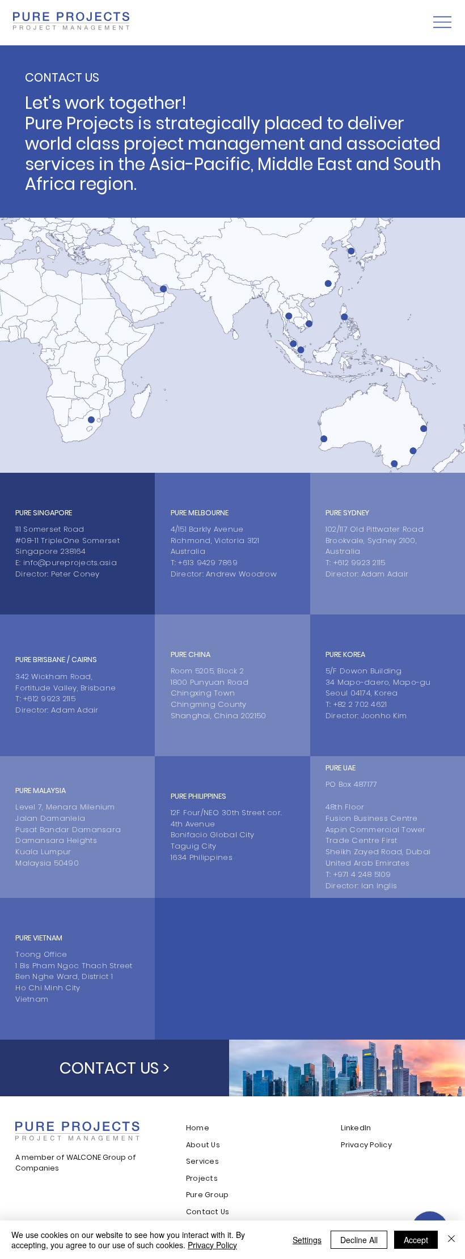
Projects (202, 1178)
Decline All (359, 1239)
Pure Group (207, 1194)
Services (202, 1161)
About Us (203, 1145)
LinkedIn (356, 1128)
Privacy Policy (366, 1145)
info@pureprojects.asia (70, 562)
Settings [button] (307, 1239)
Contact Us (208, 1211)
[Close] (451, 1240)
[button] (114, 1068)
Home (198, 1128)
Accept (416, 1239)
